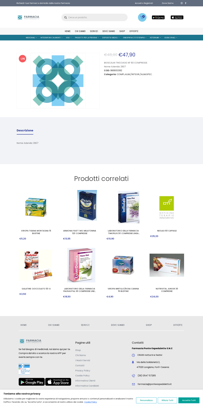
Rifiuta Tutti (167, 400)
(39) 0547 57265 (147, 375)
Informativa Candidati (87, 385)
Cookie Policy (90, 402)
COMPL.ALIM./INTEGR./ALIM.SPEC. (134, 74)
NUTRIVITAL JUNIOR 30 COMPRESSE (167, 289)
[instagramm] (182, 3)
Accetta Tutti (189, 400)
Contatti (79, 365)
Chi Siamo (80, 355)
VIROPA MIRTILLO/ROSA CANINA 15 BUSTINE (123, 289)
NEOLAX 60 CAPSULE (167, 230)
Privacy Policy (82, 370)
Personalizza (146, 400)
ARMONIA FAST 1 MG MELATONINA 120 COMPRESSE (79, 231)
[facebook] (185, 3)
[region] (101, 398)
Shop (78, 350)
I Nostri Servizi (82, 360)
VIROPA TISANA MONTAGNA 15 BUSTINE (36, 231)
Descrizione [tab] (25, 130)
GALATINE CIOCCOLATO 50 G (36, 288)
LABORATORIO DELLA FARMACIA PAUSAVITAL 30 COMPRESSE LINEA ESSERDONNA (79, 289)
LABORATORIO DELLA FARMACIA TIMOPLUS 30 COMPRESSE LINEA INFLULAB (123, 231)
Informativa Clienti (85, 380)
